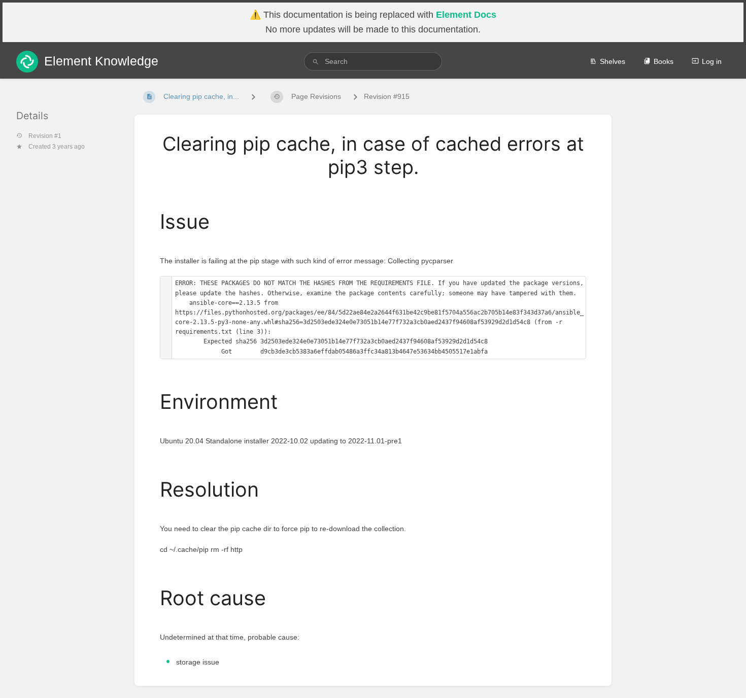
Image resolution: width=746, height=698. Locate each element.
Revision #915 (387, 96)
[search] (373, 61)
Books (663, 61)
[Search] (315, 61)
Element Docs (466, 15)
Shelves (612, 61)
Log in (712, 61)
